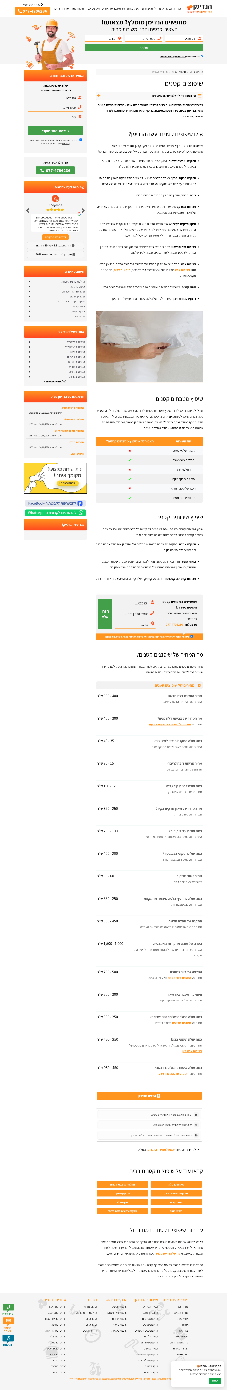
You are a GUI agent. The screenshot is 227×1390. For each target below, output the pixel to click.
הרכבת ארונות (120, 1319)
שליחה (144, 48)
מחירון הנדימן (61, 8)
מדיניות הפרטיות (136, 636)
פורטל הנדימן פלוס (168, 1253)
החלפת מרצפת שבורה (122, 1184)
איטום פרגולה (176, 1184)
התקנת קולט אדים (148, 1354)
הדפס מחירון (147, 1095)
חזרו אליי (105, 614)
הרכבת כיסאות (120, 1330)
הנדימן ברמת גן (76, 362)
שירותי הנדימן (117, 8)
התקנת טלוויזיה (149, 1342)
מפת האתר (182, 1354)
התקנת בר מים (150, 1319)
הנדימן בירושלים (76, 357)
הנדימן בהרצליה (57, 1336)
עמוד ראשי (183, 1307)
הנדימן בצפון (59, 1372)
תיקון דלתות (77, 8)
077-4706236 (174, 624)
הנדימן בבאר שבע (56, 1348)
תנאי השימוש (180, 56)
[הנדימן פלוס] (199, 8)
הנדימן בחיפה (77, 352)
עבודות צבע (182, 270)
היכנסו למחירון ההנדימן (161, 1150)
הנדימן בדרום (59, 1360)
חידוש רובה (176, 1211)
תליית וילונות (151, 1336)
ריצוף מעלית (122, 1202)
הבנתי (215, 1381)
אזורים (105, 8)
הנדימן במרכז (58, 1366)
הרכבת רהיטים (167, 8)
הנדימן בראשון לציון (74, 347)
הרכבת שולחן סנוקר (117, 1313)
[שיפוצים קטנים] (149, 381)
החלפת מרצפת (181, 1023)
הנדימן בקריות (77, 377)
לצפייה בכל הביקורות (55, 237)
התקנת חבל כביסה (148, 1360)
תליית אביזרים (149, 8)
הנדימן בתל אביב (76, 342)
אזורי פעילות (182, 1319)
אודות (185, 1324)
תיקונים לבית (93, 8)
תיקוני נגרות (133, 8)
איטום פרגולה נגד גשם (173, 1073)
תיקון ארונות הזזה (87, 1324)
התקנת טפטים (150, 1324)
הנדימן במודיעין (76, 367)
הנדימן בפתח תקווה (55, 1330)
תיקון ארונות (90, 1319)
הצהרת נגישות (181, 1348)
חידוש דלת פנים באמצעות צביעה (170, 724)
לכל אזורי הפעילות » (55, 381)
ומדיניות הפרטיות (167, 56)
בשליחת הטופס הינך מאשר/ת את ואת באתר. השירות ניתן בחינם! (147, 636)
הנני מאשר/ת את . (180, 56)
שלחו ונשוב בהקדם (53, 131)
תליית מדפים (151, 1348)
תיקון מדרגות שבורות (176, 1193)
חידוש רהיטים (89, 1330)
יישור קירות (176, 1202)
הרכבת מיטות (120, 1324)
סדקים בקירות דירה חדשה (122, 1211)
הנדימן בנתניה (77, 372)
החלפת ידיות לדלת (86, 1313)
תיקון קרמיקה (122, 1193)
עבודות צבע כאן (192, 1051)
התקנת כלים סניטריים (146, 1330)
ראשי (179, 8)
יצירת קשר (183, 1330)
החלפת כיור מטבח (179, 978)
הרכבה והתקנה (150, 1313)
